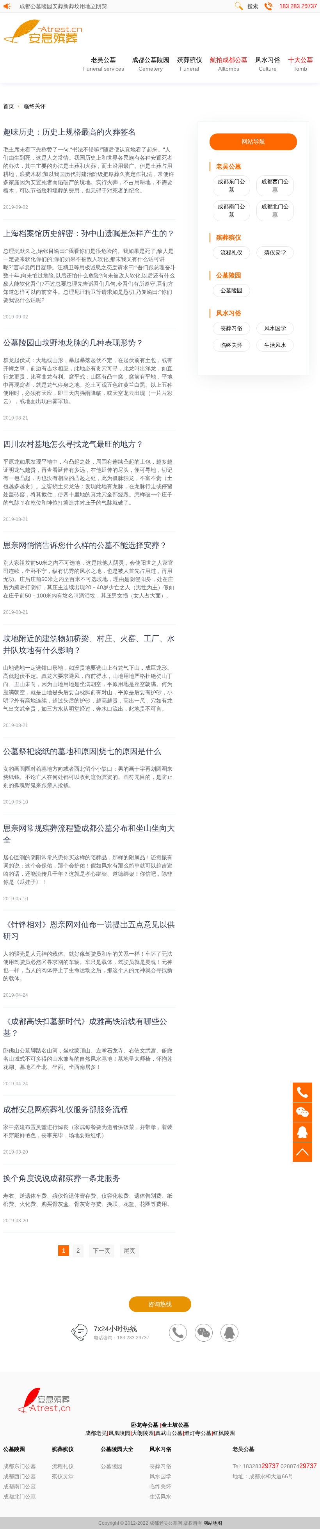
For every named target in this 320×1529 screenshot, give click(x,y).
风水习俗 (267, 64)
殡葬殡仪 (189, 64)
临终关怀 (35, 106)
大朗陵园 (143, 1433)
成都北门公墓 (275, 210)
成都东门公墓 (231, 185)
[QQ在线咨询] (229, 1332)
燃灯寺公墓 (198, 1433)
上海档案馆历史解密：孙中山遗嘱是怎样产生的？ (89, 233)
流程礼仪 (231, 252)
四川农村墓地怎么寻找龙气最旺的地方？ (73, 444)
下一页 (101, 1250)
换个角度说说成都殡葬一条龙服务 (61, 1178)
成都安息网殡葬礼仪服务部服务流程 (65, 1109)
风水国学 (275, 328)
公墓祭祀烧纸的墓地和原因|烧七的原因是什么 (82, 751)
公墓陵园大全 (117, 1449)
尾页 (129, 1250)
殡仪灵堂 (275, 252)
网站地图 (212, 1523)
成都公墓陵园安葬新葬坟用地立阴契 (64, 6)
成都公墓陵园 (150, 64)
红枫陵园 (224, 1433)
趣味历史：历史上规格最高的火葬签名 (69, 132)
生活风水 (275, 345)
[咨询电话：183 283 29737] (178, 1332)
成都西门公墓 (275, 185)
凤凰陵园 (119, 1433)
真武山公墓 (169, 1433)
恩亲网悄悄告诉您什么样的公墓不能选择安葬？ (85, 545)
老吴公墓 (103, 64)
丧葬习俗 (231, 328)
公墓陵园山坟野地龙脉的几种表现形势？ (73, 342)
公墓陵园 (231, 290)
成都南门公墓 (231, 210)
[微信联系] (203, 1332)
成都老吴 (96, 1433)
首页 (8, 106)
